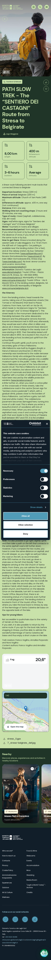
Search (40, 7)
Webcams (31, 856)
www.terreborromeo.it (22, 380)
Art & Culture (7, 892)
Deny (25, 534)
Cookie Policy (7, 870)
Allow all (25, 516)
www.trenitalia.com (12, 261)
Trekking (4, 18)
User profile (33, 7)
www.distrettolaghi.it (10, 943)
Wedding (30, 875)
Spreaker (35, 919)
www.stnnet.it (34, 256)
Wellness (6, 897)
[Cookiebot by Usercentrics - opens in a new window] (30, 424)
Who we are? (7, 851)
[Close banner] (47, 424)
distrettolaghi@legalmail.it (36, 940)
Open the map (17, 726)
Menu (46, 7)
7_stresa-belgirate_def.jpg (21, 742)
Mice (28, 870)
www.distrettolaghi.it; (12, 272)
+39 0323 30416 (11, 937)
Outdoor (5, 887)
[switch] (44, 479)
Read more (20, 793)
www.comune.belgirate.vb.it (15, 288)
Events (29, 860)
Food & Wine (32, 851)
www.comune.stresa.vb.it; (14, 280)
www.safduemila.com (31, 253)
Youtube (25, 919)
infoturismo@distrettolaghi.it (13, 940)
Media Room (32, 880)
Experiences (7, 883)
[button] (25, 708)
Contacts (6, 860)
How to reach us (9, 856)
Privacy (5, 865)
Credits (30, 892)
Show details (36, 507)
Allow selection (25, 525)
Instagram (15, 919)
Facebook (5, 919)
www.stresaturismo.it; (12, 277)
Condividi (46, 82)
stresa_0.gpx (14, 738)
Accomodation (33, 865)
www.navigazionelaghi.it (14, 267)
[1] (46, 89)
